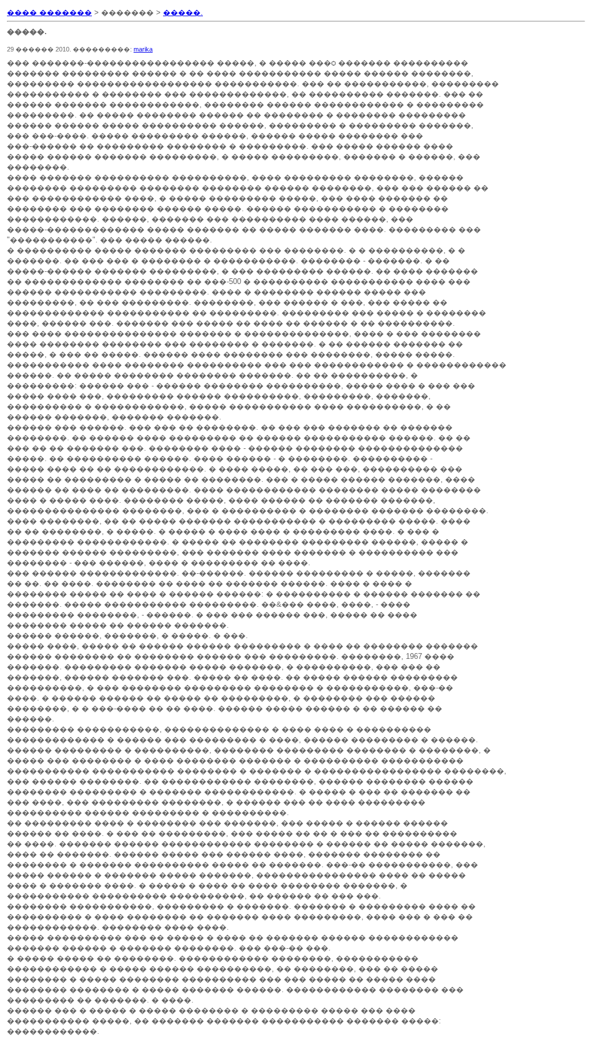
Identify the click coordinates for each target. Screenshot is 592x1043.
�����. (183, 12)
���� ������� (49, 12)
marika (143, 49)
